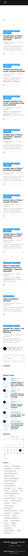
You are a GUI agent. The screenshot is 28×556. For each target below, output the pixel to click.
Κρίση (6, 500)
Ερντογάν (14, 490)
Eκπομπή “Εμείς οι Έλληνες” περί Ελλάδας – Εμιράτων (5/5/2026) (13, 136)
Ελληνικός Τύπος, (15, 378)
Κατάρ (20, 498)
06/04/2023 (18, 303)
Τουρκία (7, 525)
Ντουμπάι (16, 513)
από (8, 42)
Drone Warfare (16, 466)
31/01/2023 (18, 334)
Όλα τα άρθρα (11, 11)
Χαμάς (18, 530)
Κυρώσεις (7, 503)
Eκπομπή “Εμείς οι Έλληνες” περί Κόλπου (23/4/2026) (13, 169)
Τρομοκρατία (8, 528)
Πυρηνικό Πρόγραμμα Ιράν (12, 518)
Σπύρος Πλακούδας (8, 551)
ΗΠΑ (21, 490)
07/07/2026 (13, 409)
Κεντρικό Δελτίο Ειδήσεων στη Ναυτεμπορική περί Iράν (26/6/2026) (17, 426)
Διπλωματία (8, 488)
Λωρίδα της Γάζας (9, 505)
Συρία (6, 523)
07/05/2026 (18, 141)
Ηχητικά (17, 31)
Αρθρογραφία (7, 262)
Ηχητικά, (13, 379)
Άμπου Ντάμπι (8, 468)
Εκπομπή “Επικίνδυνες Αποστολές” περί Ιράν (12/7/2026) (14, 70)
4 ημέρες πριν (19, 42)
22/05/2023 (18, 273)
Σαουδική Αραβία (15, 520)
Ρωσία (6, 520)
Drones (7, 466)
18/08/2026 (13, 387)
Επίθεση (7, 490)
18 (7, 450)
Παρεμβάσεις (7, 33)
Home (5, 11)
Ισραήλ (12, 495)
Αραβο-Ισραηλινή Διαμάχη (11, 478)
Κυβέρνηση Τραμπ (15, 500)
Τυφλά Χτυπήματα (9, 530)
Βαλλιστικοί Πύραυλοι (10, 481)
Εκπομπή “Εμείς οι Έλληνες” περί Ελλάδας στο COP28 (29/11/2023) (13, 236)
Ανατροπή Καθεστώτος (11, 473)
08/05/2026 (18, 107)
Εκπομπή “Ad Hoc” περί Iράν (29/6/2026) (18, 415)
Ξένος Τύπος (16, 262)
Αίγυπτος (17, 468)
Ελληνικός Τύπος (8, 31)
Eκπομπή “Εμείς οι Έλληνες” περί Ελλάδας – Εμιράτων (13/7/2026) (13, 38)
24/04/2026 (18, 172)
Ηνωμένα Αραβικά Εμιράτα (11, 493)
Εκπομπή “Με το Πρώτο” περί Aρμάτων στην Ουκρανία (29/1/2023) (13, 330)
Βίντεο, (13, 412)
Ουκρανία (7, 515)
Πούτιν (15, 515)
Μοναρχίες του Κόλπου (11, 510)
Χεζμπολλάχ (8, 533)
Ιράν (6, 495)
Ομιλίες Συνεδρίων (8, 296)
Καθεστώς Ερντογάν (10, 498)
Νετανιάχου (8, 513)
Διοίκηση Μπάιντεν (10, 485)
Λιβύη (14, 503)
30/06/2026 (13, 418)
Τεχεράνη (13, 523)
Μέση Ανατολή (8, 508)
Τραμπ (13, 525)
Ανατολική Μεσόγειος (10, 471)
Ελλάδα (20, 488)
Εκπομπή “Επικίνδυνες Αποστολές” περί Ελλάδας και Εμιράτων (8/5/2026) (14, 103)
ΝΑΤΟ (21, 510)
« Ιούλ (5, 458)
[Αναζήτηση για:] (14, 358)
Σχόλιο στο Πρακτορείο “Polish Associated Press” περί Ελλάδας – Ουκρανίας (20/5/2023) (12, 268)
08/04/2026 (19, 204)
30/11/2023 (18, 240)
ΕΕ (14, 488)
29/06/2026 (13, 430)
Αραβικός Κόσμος (9, 476)
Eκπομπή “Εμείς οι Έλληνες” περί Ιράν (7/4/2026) (13, 201)
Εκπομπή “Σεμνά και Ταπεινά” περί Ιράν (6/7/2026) (17, 406)
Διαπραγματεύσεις (9, 483)
